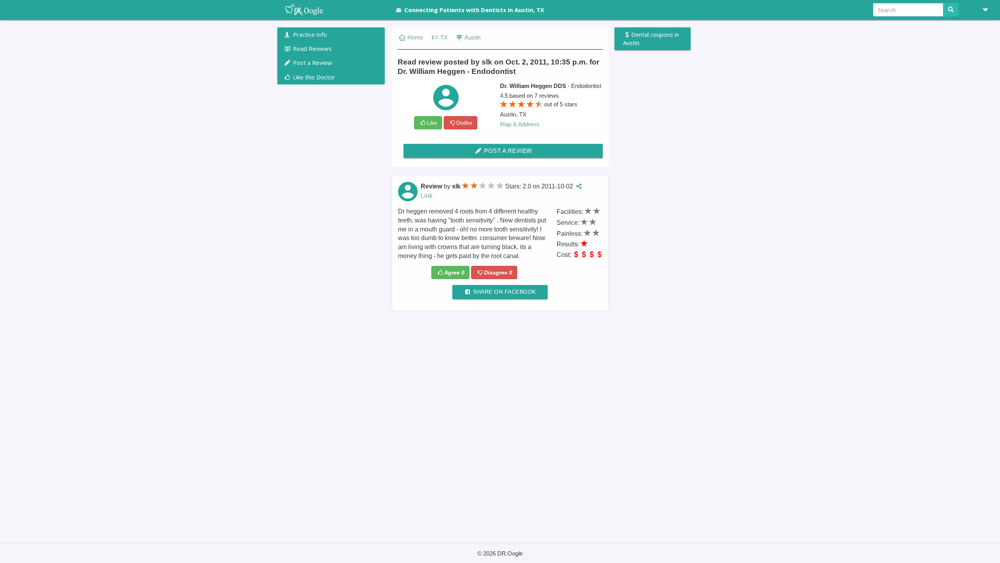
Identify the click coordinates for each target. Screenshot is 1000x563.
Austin (471, 37)
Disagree (498, 272)
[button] (982, 10)
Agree (454, 272)
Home (415, 37)
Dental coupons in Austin (651, 38)
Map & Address (519, 124)
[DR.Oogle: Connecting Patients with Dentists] (331, 10)
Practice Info (309, 34)
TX (443, 37)
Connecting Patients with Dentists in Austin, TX (474, 10)
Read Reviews (311, 48)
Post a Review (507, 150)
